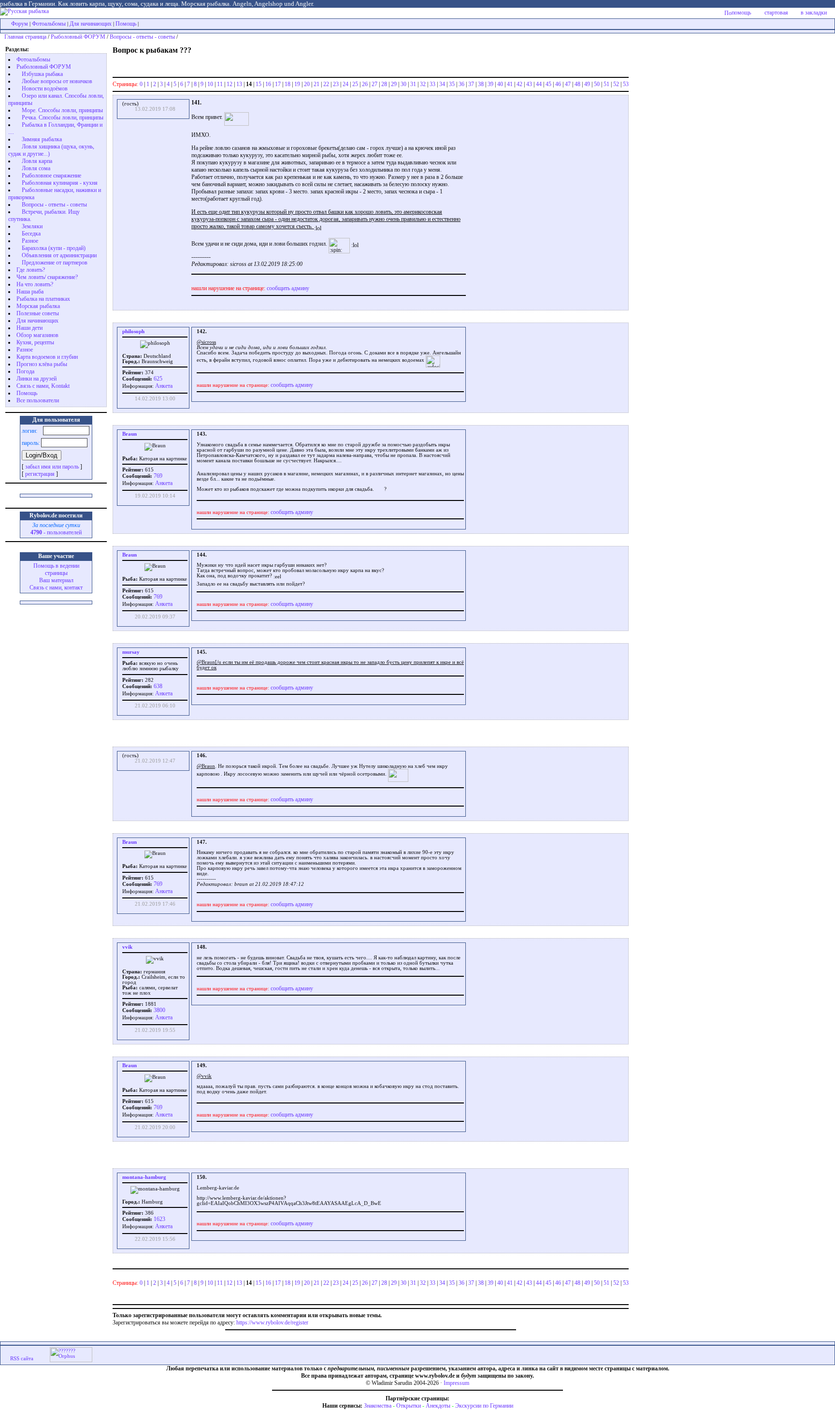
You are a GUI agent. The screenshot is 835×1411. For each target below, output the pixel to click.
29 (394, 84)
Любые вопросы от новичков (57, 81)
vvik (127, 947)
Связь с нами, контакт (56, 587)
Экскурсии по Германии (484, 1405)
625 (157, 378)
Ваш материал (56, 580)
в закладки (814, 12)
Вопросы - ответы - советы (142, 36)
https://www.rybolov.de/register (272, 1322)
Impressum (456, 1383)
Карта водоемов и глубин (47, 356)
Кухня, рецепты (35, 342)
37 (471, 84)
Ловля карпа (37, 161)
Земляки (32, 226)
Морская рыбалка (38, 306)
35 (452, 84)
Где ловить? (30, 269)
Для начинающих (91, 23)
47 (568, 84)
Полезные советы (37, 313)
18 (287, 84)
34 (442, 84)
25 (355, 84)
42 (519, 84)
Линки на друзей (36, 378)
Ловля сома (36, 168)
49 (587, 84)
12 (229, 84)
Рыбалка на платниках (43, 298)
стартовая (776, 12)
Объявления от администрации (59, 255)
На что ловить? (34, 284)
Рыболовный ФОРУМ (78, 36)
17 (278, 84)
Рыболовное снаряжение (51, 175)
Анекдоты (438, 1405)
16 (268, 84)
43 (529, 84)
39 (490, 84)
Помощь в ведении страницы (56, 569)
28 (384, 84)
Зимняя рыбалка (42, 139)
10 (210, 84)
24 (345, 84)
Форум (19, 23)
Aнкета (164, 385)
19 (297, 84)
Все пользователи (37, 400)
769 (157, 475)
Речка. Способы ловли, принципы (62, 117)
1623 (158, 1219)
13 (239, 84)
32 (423, 84)
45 (548, 84)
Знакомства (377, 1405)
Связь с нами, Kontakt (43, 385)
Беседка (31, 233)
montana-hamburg (144, 1177)
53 (626, 84)
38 (481, 84)
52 (616, 84)
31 (413, 84)
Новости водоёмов (45, 88)
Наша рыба (29, 291)
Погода (25, 371)
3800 (158, 1010)
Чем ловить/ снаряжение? (47, 277)
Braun (129, 434)
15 (258, 84)
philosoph (133, 331)
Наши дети (29, 327)
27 (374, 84)
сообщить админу (288, 288)
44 (539, 84)
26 (365, 84)
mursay (131, 652)
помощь (741, 12)
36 (461, 84)
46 (558, 84)
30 (403, 84)
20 (307, 84)
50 (597, 84)
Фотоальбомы (49, 23)
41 (510, 84)
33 (432, 84)
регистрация (40, 473)
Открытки (408, 1405)
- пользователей (56, 532)
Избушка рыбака (42, 74)
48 (577, 84)
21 (316, 84)
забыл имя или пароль (52, 466)
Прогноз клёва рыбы (41, 364)
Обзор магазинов (37, 335)
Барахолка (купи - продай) (54, 248)
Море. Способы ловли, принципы (62, 110)
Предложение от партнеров (54, 262)
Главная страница (25, 36)
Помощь (125, 23)
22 (326, 84)
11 (220, 84)
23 (336, 84)
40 (500, 84)
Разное (30, 240)
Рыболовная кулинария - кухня (60, 182)
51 (606, 84)
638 (157, 686)
